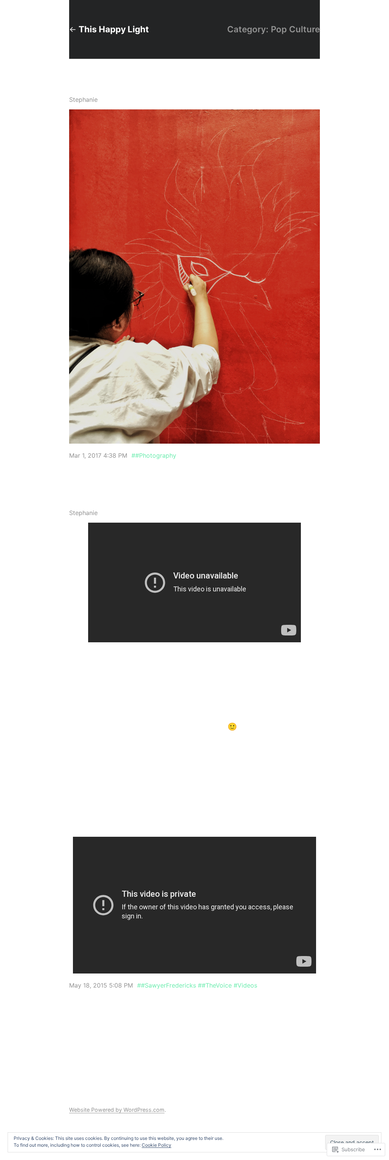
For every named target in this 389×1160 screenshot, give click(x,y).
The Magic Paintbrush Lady (109, 89)
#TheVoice (217, 985)
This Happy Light (114, 29)
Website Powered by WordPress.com (116, 1109)
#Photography (155, 455)
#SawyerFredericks (168, 985)
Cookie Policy (156, 1145)
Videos (247, 985)
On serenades (89, 502)
